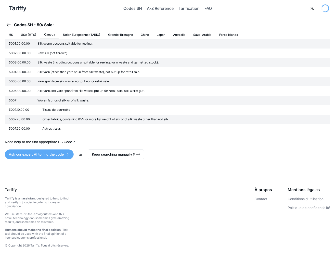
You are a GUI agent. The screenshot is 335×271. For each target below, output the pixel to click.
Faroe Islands (228, 35)
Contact (261, 199)
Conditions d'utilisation (305, 199)
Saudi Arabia (202, 35)
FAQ (208, 8)
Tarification (189, 8)
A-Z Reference (160, 8)
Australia (179, 35)
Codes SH (132, 8)
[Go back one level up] (10, 24)
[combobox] (312, 8)
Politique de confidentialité (309, 208)
